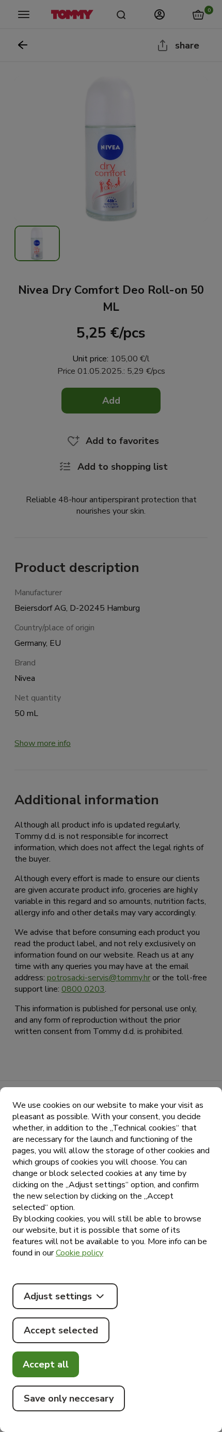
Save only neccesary (69, 1398)
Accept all (46, 1364)
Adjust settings (58, 1296)
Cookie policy (79, 1253)
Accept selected (61, 1330)
